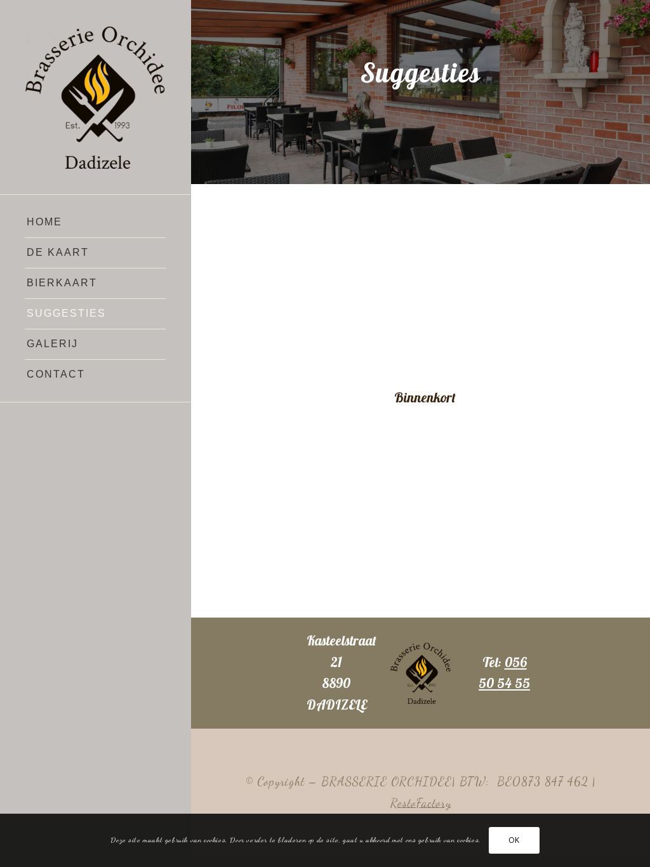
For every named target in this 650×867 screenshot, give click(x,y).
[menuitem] (95, 223)
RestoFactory (420, 803)
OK (514, 840)
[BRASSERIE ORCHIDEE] (95, 97)
